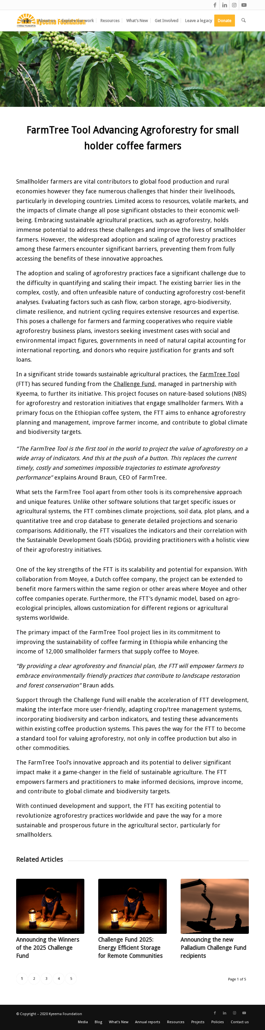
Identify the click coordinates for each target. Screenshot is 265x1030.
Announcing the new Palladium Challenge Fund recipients (214, 947)
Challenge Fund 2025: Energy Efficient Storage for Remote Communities (130, 947)
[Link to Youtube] (244, 5)
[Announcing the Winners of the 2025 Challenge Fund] (50, 906)
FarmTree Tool (219, 374)
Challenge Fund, (134, 383)
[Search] (243, 20)
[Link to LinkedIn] (224, 5)
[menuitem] (26, 20)
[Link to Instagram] (234, 5)
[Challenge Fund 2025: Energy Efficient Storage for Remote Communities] (132, 906)
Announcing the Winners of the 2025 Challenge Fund (47, 947)
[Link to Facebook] (214, 5)
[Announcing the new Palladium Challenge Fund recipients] (215, 906)
